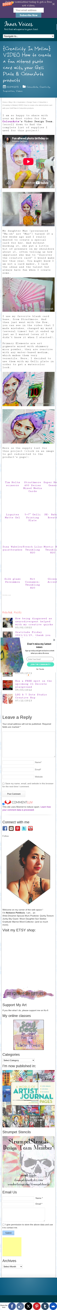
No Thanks (40, 669)
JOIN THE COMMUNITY (40, 664)
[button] (39, 645)
